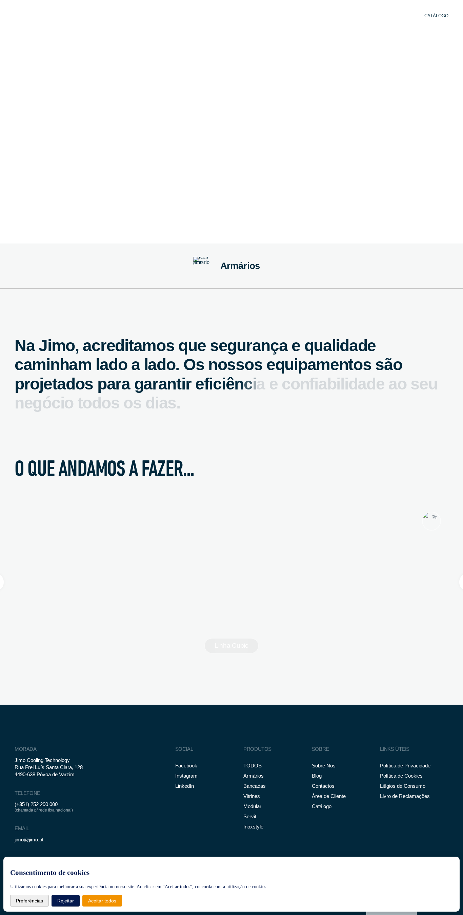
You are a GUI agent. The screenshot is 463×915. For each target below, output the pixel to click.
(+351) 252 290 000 (36, 804)
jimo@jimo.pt (29, 839)
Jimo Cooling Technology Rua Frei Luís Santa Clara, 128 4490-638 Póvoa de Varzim (49, 767)
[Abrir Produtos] (253, 16)
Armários (240, 266)
